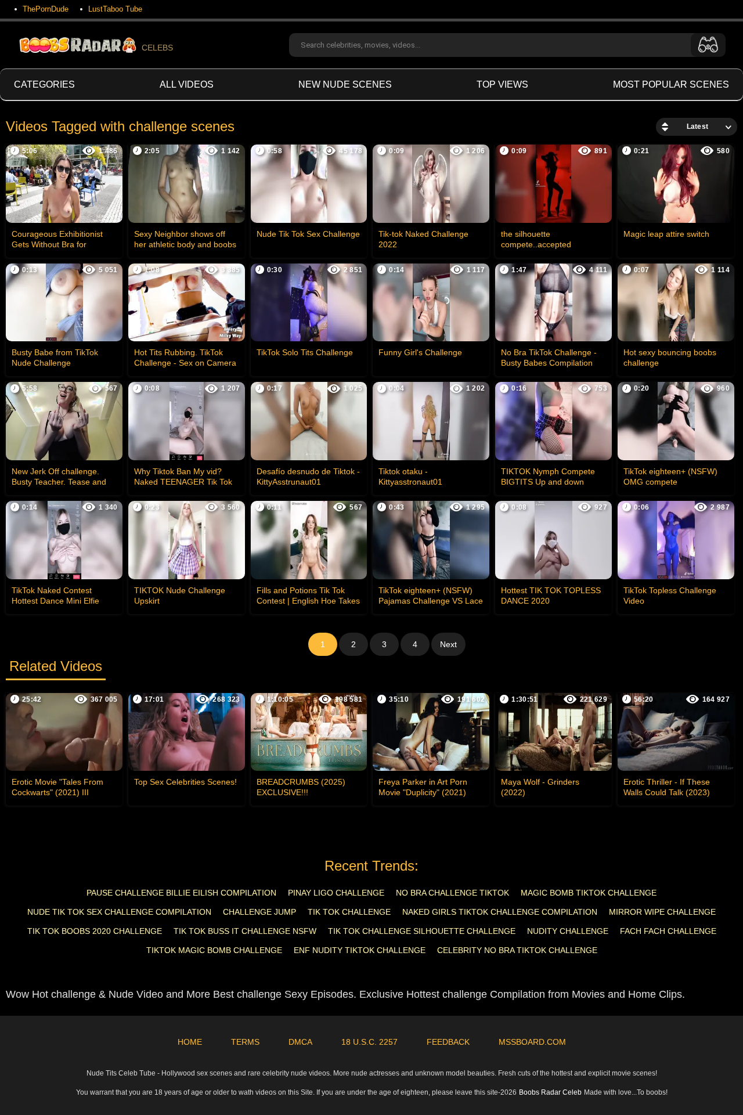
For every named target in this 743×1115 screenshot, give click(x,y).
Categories (44, 84)
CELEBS (157, 47)
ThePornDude (45, 9)
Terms (245, 1042)
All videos (187, 84)
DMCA (300, 1042)
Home (190, 1042)
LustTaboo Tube (115, 9)
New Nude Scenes (345, 84)
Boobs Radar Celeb (550, 1092)
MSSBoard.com (532, 1042)
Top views (502, 84)
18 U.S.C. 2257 (369, 1042)
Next (448, 644)
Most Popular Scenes (671, 84)
